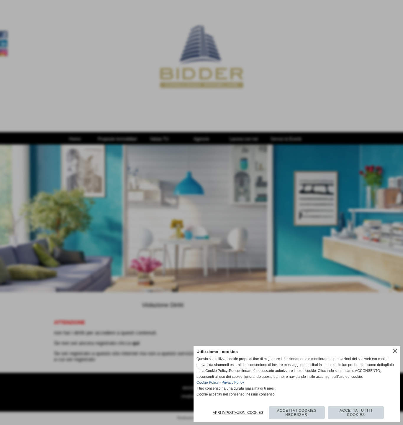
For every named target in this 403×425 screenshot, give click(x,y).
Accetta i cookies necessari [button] (297, 412)
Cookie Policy (207, 382)
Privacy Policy (233, 382)
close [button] (395, 350)
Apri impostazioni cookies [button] (238, 413)
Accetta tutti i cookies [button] (356, 412)
